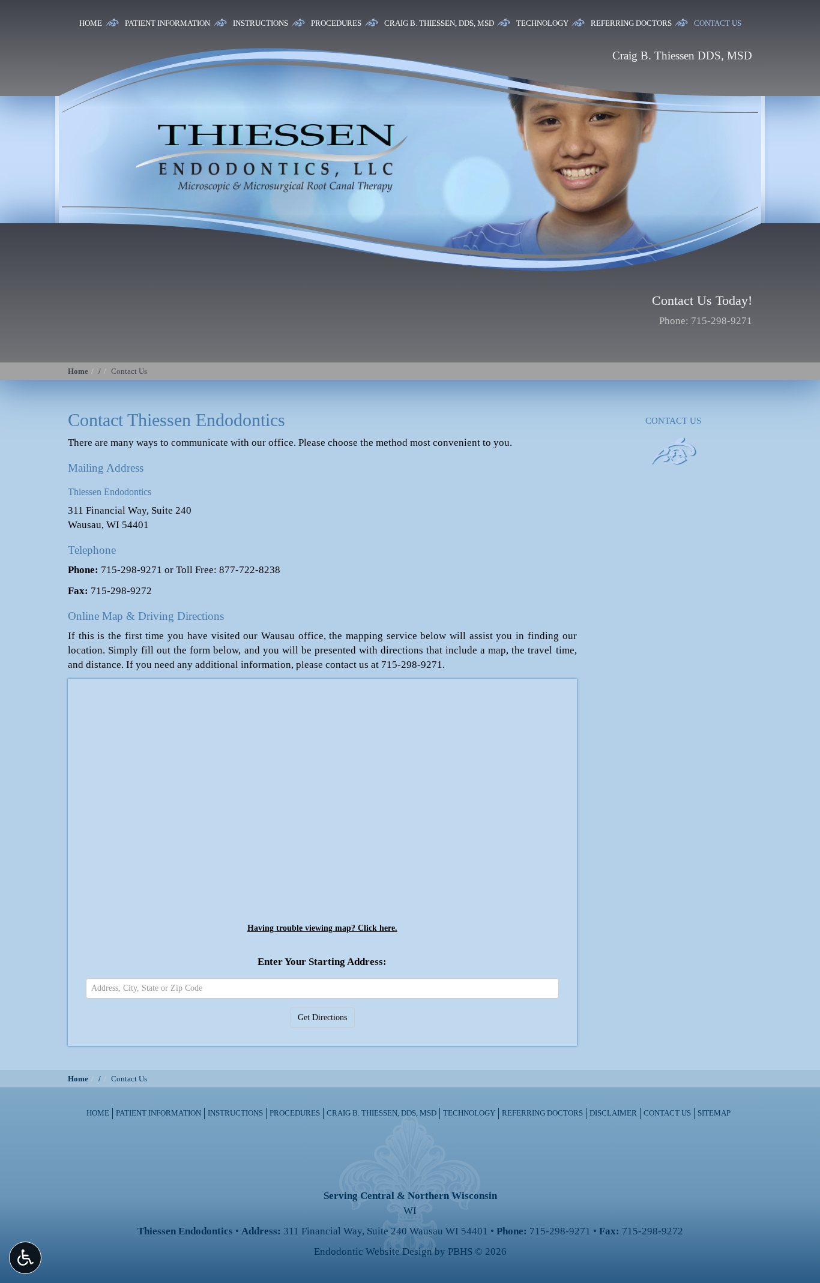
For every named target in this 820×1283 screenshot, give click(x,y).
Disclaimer (613, 1112)
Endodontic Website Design (373, 1251)
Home (90, 23)
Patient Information (167, 23)
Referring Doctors (631, 23)
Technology (542, 23)
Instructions (260, 23)
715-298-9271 (721, 320)
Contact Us (717, 23)
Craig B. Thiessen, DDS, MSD (439, 23)
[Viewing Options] (25, 1258)
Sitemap (714, 1112)
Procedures (336, 23)
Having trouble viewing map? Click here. (322, 928)
